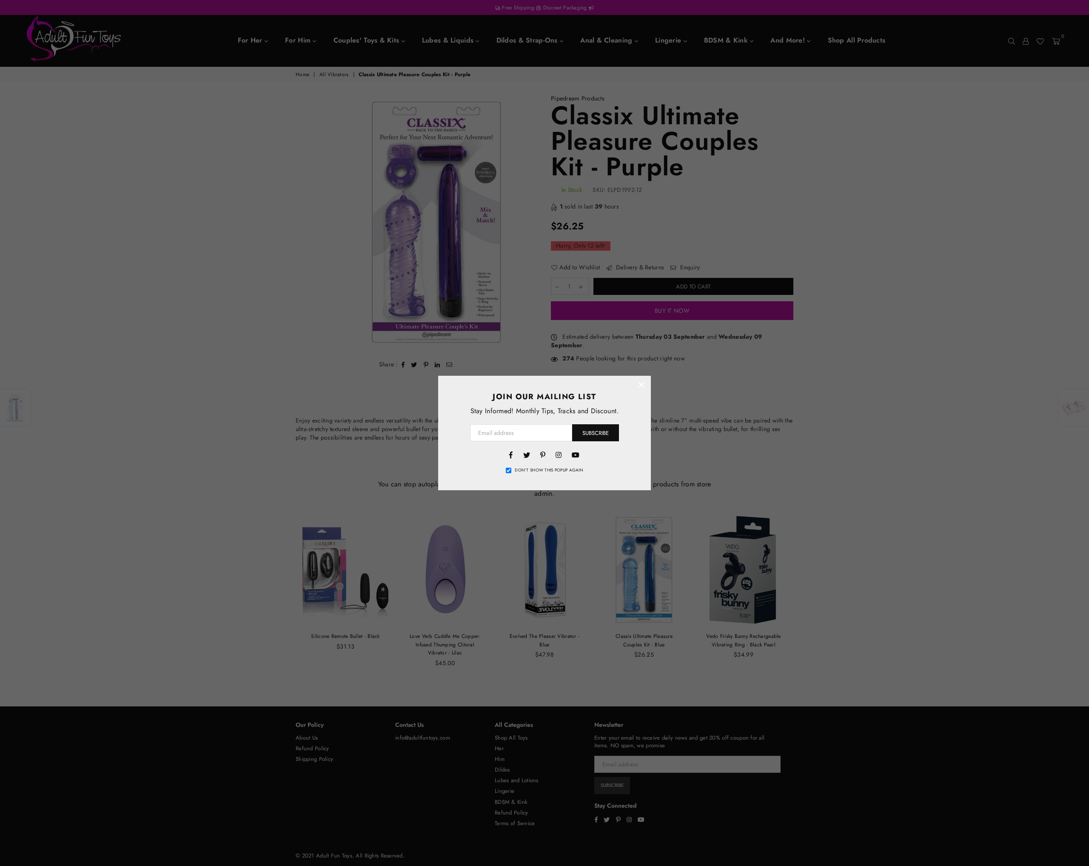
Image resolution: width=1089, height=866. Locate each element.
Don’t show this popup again (549, 470)
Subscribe (595, 433)
